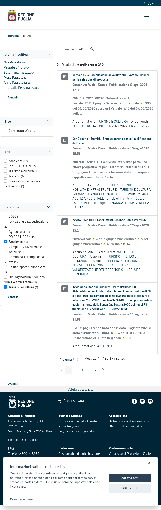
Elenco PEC (16, 439)
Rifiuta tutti (129, 488)
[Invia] (92, 49)
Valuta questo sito (80, 389)
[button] (26, 54)
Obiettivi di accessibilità (126, 426)
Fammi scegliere (21, 499)
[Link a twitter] (142, 401)
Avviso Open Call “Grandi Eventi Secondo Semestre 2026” (109, 220)
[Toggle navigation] (147, 16)
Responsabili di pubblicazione (79, 453)
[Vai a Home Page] (21, 16)
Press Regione (68, 426)
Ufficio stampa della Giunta (77, 421)
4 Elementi (71, 360)
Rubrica (32, 439)
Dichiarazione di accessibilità (129, 421)
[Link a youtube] (150, 401)
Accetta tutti (129, 478)
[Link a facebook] (134, 401)
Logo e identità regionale (76, 431)
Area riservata (74, 400)
